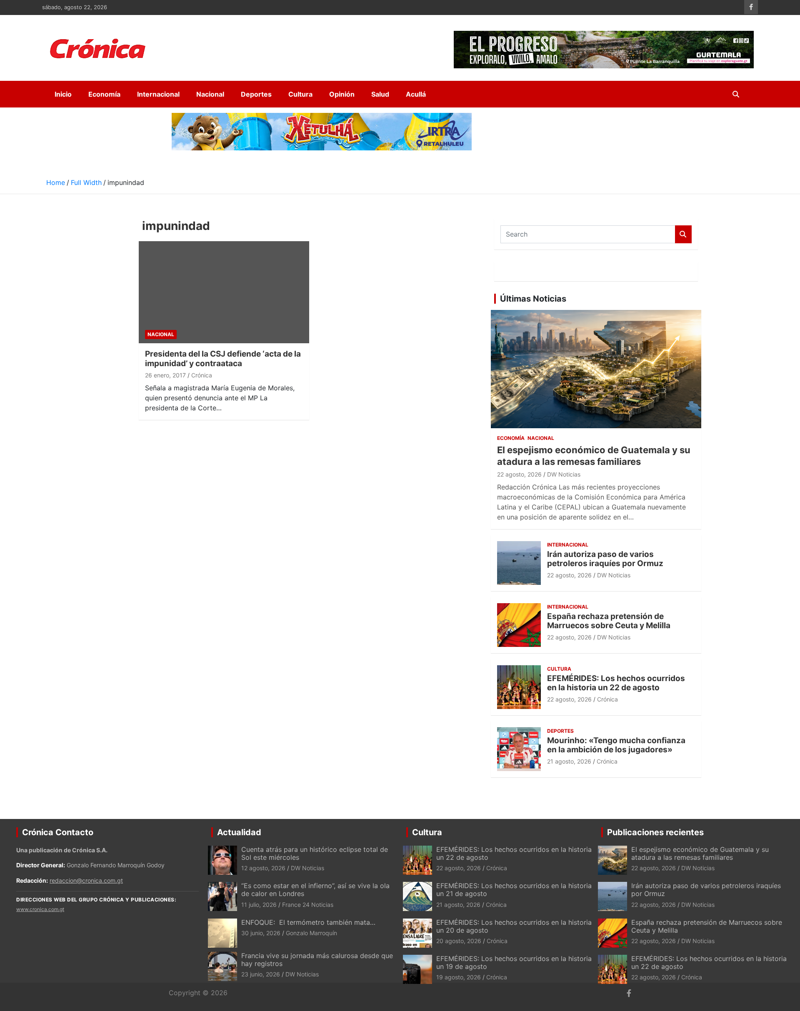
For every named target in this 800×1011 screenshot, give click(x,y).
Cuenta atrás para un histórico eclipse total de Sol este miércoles (314, 853)
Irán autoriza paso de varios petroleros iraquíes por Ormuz (605, 559)
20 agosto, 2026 (458, 940)
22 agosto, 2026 (519, 474)
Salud (380, 94)
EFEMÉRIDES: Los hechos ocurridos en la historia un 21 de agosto (514, 889)
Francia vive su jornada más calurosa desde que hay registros (317, 959)
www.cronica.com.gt (40, 909)
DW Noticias (563, 474)
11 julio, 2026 (259, 904)
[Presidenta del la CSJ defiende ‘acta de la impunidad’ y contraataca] (224, 292)
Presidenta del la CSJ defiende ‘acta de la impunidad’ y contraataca (223, 358)
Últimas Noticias (533, 299)
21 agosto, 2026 (569, 761)
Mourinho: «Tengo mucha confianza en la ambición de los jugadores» (616, 745)
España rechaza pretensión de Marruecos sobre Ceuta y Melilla (608, 621)
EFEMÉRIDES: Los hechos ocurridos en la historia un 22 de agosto (616, 683)
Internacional (158, 94)
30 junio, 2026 (260, 932)
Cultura (300, 94)
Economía (104, 94)
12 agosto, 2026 (263, 867)
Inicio (63, 94)
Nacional (210, 94)
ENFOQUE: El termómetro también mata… (308, 922)
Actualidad (239, 832)
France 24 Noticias (307, 904)
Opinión (342, 94)
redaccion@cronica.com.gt (86, 880)
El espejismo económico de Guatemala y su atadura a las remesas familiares (700, 853)
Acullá (416, 94)
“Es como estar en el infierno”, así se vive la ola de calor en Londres (315, 889)
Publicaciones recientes (655, 832)
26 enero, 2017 (165, 375)
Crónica (201, 375)
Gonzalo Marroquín (311, 932)
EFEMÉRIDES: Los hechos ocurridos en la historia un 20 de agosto (514, 926)
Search (683, 234)
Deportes (256, 94)
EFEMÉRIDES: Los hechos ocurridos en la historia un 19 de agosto (514, 962)
